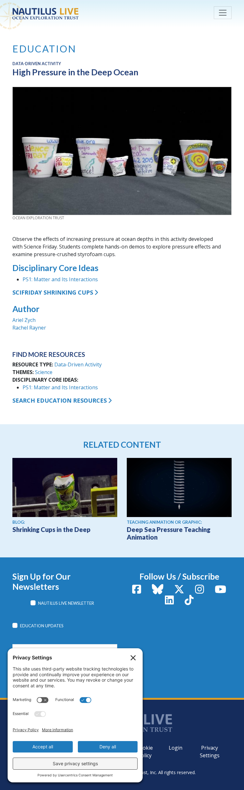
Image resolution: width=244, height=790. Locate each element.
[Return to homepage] (60, 13)
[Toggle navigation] (223, 12)
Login (175, 747)
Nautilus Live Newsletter (66, 603)
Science (43, 372)
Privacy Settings (210, 751)
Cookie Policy (144, 751)
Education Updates (42, 625)
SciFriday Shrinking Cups (52, 292)
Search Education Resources (59, 400)
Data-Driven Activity (78, 364)
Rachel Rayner (29, 327)
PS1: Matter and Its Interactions (60, 279)
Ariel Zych (24, 320)
